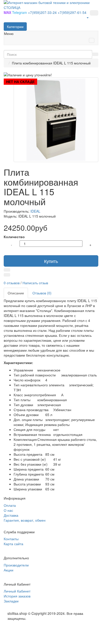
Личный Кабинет (17, 591)
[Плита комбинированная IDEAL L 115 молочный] (56, 119)
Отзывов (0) (41, 292)
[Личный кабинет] (87, 17)
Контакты (11, 538)
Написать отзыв (35, 282)
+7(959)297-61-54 (72, 12)
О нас (8, 510)
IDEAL (35, 211)
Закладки (11, 600)
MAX (8, 12)
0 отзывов (12, 282)
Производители (16, 565)
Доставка (11, 515)
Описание (16, 292)
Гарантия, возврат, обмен (25, 520)
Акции (8, 569)
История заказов (17, 595)
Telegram (20, 12)
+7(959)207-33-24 (43, 12)
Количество (14, 236)
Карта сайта (13, 543)
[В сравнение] (7, 275)
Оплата (10, 505)
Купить (51, 261)
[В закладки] (7, 270)
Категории (15, 26)
